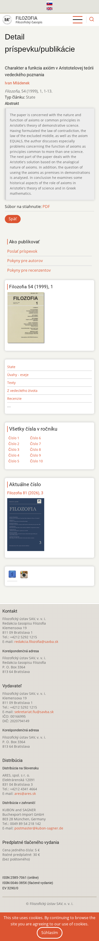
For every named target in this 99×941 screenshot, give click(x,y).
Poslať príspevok (22, 251)
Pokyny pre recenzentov (29, 270)
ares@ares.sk (25, 793)
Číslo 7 (35, 443)
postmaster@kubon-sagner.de (38, 828)
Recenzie (14, 398)
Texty (11, 382)
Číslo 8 (35, 449)
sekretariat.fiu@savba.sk (34, 711)
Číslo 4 (13, 455)
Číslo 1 (13, 438)
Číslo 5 (13, 461)
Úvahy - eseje (18, 374)
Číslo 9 (35, 455)
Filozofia (26, 18)
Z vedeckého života (22, 390)
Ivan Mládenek (17, 83)
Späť (13, 218)
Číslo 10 (36, 461)
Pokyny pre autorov (25, 260)
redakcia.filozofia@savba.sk (36, 641)
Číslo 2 (13, 443)
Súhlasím (49, 932)
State (11, 366)
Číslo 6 (35, 438)
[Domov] (7, 20)
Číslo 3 (13, 449)
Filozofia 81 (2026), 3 (25, 493)
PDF (46, 206)
